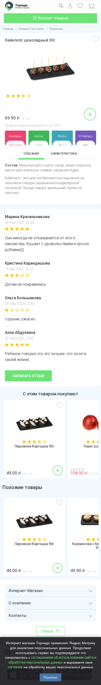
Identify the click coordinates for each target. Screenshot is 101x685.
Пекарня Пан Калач (31, 28)
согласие (15, 667)
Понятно (50, 677)
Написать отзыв (28, 376)
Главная (8, 28)
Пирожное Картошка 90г (34, 446)
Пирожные (56, 28)
